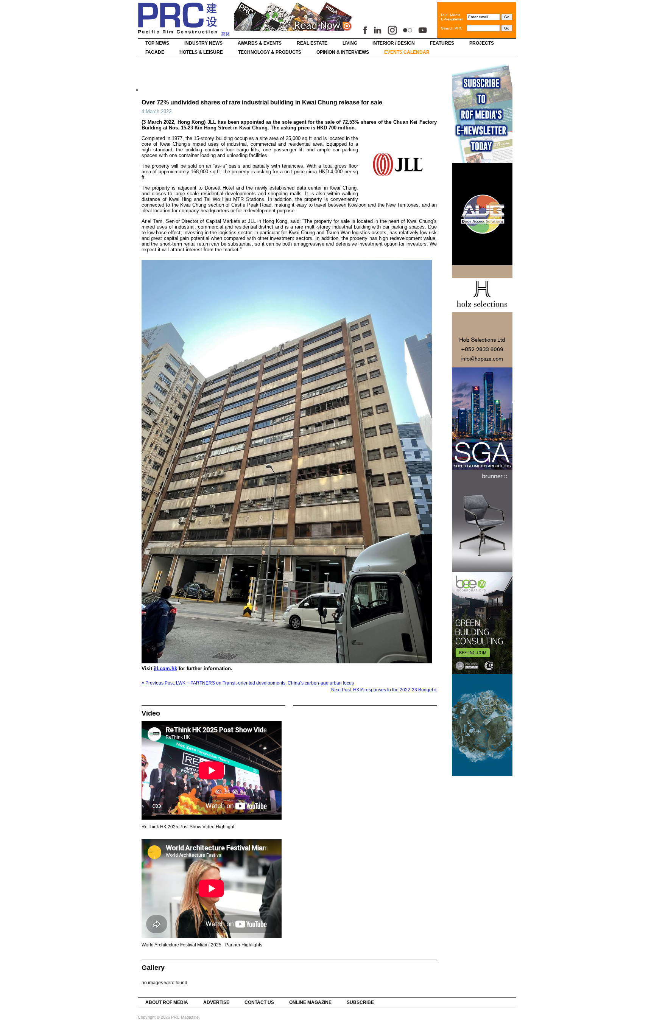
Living (350, 43)
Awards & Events (260, 43)
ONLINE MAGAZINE (310, 1002)
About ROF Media (166, 1002)
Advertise (216, 1002)
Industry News (203, 43)
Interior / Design (393, 43)
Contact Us (259, 1002)
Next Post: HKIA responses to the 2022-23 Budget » (384, 689)
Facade (154, 52)
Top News (157, 43)
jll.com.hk (165, 668)
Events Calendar (407, 52)
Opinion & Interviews (342, 52)
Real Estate (312, 43)
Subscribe (360, 1002)
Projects (481, 43)
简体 (225, 34)
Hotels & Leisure (201, 52)
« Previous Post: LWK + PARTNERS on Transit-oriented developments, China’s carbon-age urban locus (248, 683)
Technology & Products (269, 52)
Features (442, 43)
